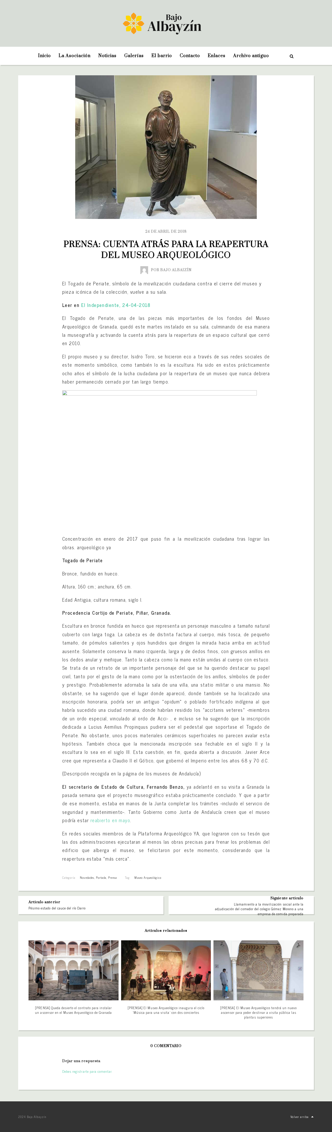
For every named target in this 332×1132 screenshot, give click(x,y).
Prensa (112, 877)
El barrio (161, 56)
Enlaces (216, 56)
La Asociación (75, 56)
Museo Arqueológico (148, 877)
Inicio (44, 56)
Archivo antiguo (251, 56)
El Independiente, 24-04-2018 (116, 305)
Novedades (87, 877)
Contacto (190, 56)
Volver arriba (299, 1116)
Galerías (134, 56)
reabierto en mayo (110, 820)
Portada (101, 877)
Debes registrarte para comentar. (87, 1071)
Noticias (107, 56)
